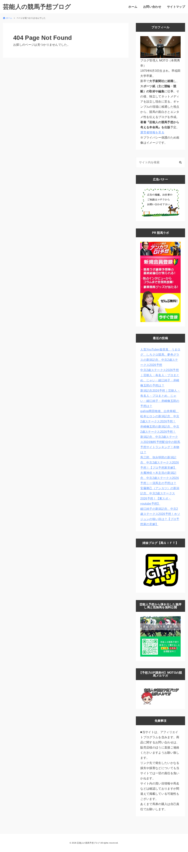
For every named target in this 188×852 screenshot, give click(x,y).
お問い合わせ (152, 6)
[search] (180, 162)
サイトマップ (176, 6)
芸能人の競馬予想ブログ (37, 7)
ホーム (132, 6)
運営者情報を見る (152, 132)
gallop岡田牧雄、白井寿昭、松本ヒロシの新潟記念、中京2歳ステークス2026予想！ (159, 416)
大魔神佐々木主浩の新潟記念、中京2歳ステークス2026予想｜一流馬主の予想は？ (159, 478)
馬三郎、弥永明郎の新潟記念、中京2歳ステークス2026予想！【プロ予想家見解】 (159, 462)
